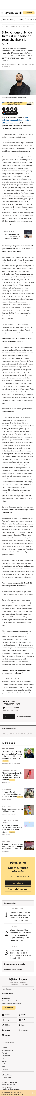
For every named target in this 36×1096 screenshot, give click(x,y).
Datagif (9, 1088)
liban (5, 733)
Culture (5, 27)
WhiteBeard (16, 1089)
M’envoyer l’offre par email (18, 889)
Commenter (9, 717)
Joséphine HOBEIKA (22, 64)
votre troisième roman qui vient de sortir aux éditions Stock (17, 120)
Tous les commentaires (23, 717)
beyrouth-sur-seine (17, 733)
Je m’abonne (18, 883)
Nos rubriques (7, 989)
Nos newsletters (7, 993)
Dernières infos (9, 19)
